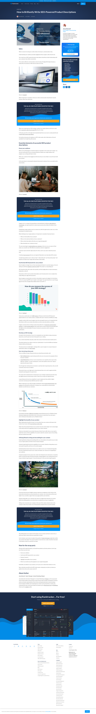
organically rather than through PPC (29, 130)
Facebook (15, 646)
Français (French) (59, 666)
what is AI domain (46, 538)
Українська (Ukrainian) (60, 701)
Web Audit (39, 650)
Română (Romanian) (59, 697)
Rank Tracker (40, 645)
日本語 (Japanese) (59, 669)
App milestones (59, 656)
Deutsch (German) (59, 663)
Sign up (83, 3)
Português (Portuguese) (60, 674)
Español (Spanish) (59, 665)
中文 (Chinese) (58, 679)
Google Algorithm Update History (43, 675)
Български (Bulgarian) (60, 681)
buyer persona (27, 255)
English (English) (59, 661)
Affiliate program (41, 665)
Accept (87, 711)
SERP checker (35, 316)
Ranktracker (14, 3)
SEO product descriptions (28, 134)
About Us (70, 647)
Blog (35, 3)
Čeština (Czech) (59, 682)
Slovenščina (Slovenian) (60, 700)
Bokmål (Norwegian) (59, 705)
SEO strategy (32, 348)
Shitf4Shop (55, 585)
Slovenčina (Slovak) (59, 698)
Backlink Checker (41, 652)
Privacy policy (58, 647)
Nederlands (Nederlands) (60, 671)
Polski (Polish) (58, 673)
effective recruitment (34, 413)
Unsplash (24, 94)
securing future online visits (36, 423)
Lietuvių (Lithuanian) (59, 693)
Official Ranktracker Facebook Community (22, 646)
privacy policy (48, 711)
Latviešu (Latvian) (59, 695)
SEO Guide (39, 670)
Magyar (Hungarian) (59, 690)
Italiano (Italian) (59, 668)
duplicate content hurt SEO (33, 266)
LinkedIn (27, 587)
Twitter (26, 646)
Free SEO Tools (40, 672)
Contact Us (71, 646)
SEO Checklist (40, 655)
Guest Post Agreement (42, 673)
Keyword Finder (40, 647)
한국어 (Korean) (59, 703)
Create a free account (38, 216)
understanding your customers (35, 246)
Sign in (78, 3)
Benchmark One (47, 585)
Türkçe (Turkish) (59, 677)
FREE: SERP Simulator (41, 658)
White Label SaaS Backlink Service (43, 662)
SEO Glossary (40, 669)
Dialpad (46, 578)
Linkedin (30, 646)
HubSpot (24, 313)
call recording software (29, 326)
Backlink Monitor (41, 653)
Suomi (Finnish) (59, 689)
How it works (27, 3)
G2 (34, 646)
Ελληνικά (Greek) (59, 685)
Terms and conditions (59, 645)
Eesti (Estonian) (59, 687)
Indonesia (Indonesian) (60, 692)
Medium (24, 410)
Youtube (18, 646)
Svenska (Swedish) (59, 676)
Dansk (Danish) (58, 684)
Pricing (31, 3)
